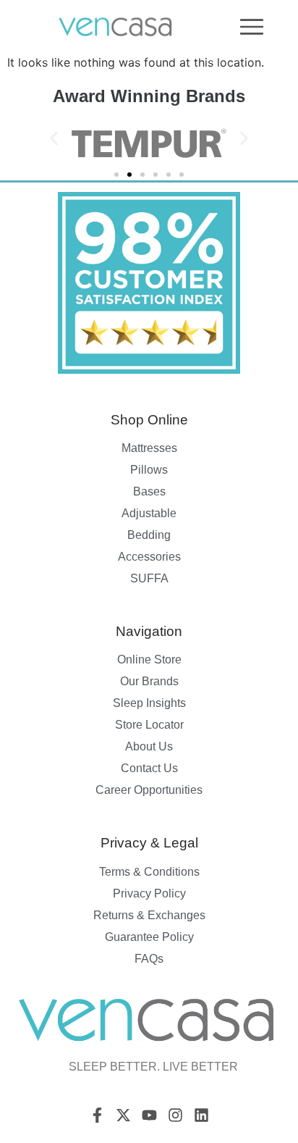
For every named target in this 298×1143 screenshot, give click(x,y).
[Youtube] (149, 1115)
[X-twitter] (123, 1115)
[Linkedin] (201, 1115)
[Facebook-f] (97, 1115)
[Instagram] (175, 1115)
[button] (54, 138)
